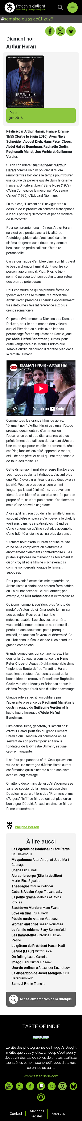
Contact (16, 1114)
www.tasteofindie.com (41, 1076)
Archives (58, 1114)
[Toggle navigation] (72, 7)
